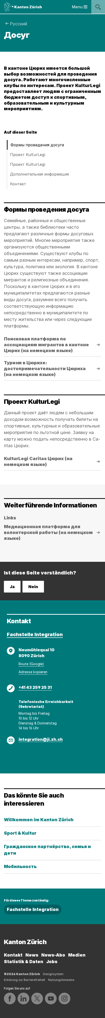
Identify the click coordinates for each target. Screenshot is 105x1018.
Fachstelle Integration (35, 634)
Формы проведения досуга (37, 144)
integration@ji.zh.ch (41, 739)
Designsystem (53, 974)
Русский (18, 23)
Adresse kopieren (33, 672)
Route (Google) (31, 664)
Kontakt (13, 955)
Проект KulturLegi (27, 154)
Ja (12, 586)
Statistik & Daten (23, 961)
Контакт (18, 183)
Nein (33, 586)
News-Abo (53, 955)
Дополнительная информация (39, 174)
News (31, 955)
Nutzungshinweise (61, 980)
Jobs (51, 961)
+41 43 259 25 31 (35, 687)
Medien (76, 955)
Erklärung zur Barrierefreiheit (24, 980)
